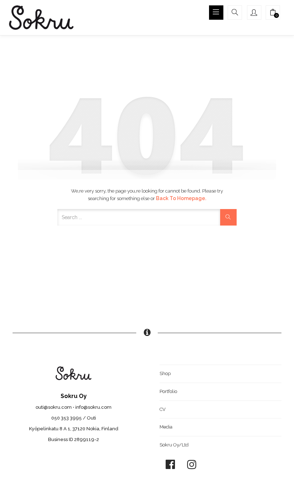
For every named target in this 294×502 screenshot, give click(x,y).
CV (163, 409)
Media (166, 427)
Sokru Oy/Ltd (174, 444)
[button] (273, 13)
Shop (165, 373)
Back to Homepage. (181, 198)
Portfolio (168, 391)
